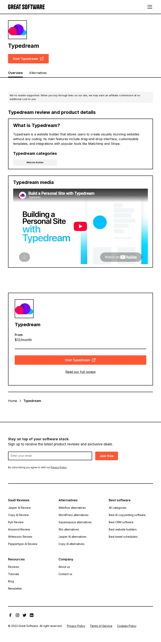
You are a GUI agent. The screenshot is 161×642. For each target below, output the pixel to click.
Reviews (13, 566)
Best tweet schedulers (123, 536)
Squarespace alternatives (75, 522)
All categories (117, 507)
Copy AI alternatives (71, 544)
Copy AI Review (18, 515)
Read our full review (80, 372)
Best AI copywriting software (127, 515)
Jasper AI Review (19, 507)
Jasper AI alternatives (72, 536)
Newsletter (15, 588)
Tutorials (13, 574)
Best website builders (123, 529)
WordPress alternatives (74, 515)
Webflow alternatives (72, 507)
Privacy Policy (76, 626)
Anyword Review (19, 529)
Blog (11, 581)
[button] (149, 7)
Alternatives (38, 73)
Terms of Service (101, 626)
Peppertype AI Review (22, 544)
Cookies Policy (126, 626)
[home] (26, 7)
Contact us (65, 574)
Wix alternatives (69, 529)
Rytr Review (16, 522)
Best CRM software (121, 522)
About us (64, 566)
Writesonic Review (20, 536)
